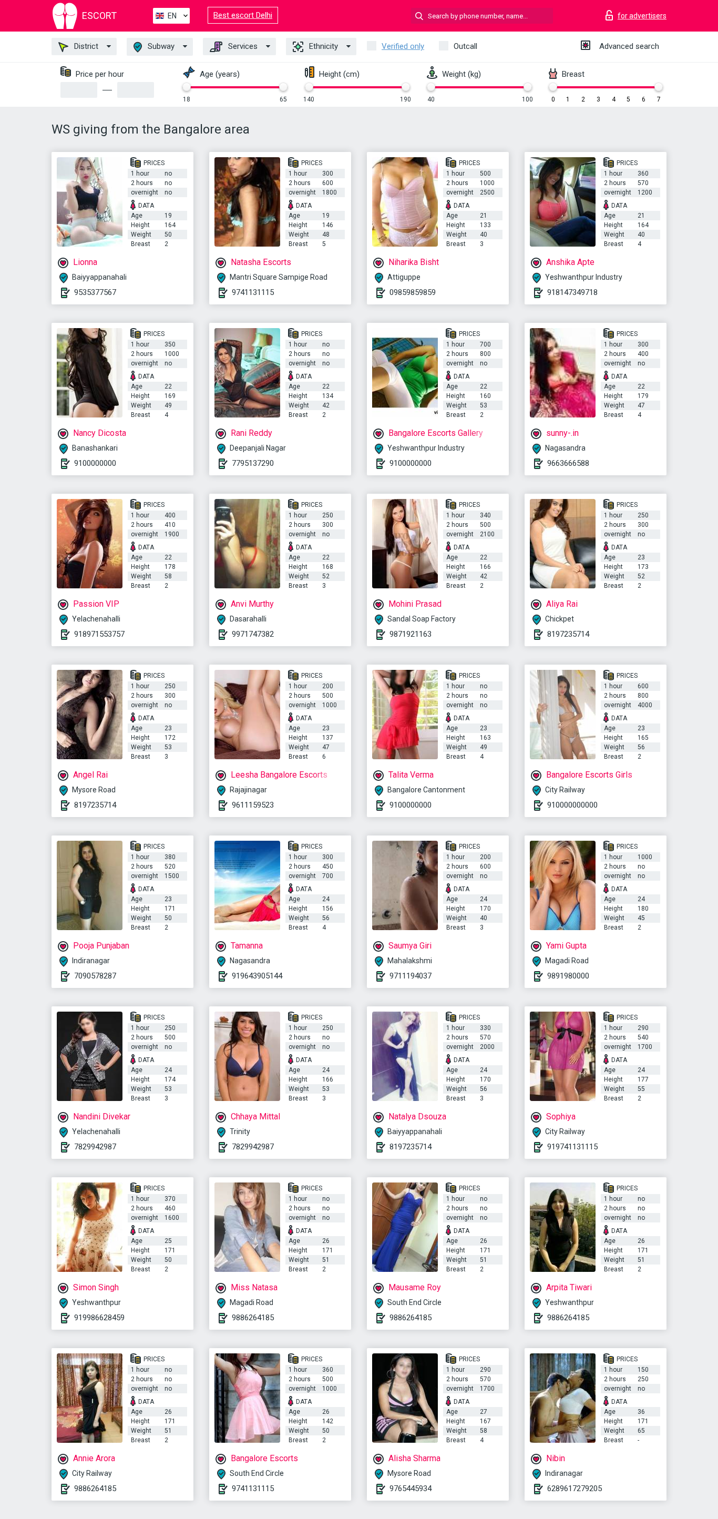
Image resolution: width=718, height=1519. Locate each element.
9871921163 (410, 634)
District (85, 46)
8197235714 (568, 634)
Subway (160, 46)
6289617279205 (574, 1488)
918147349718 (572, 292)
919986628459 (99, 1317)
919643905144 (257, 976)
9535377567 (95, 292)
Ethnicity (322, 46)
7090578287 (95, 976)
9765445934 (410, 1488)
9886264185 (253, 1317)
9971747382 (253, 634)
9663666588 (568, 463)
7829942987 (95, 1146)
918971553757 (99, 634)
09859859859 (412, 292)
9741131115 (253, 292)
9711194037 (410, 976)
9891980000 (568, 976)
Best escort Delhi (242, 15)
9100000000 (95, 463)
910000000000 (572, 805)
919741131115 (572, 1146)
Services (242, 46)
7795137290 (253, 463)
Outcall (465, 46)
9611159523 (253, 805)
